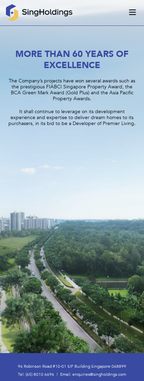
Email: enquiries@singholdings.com (93, 374)
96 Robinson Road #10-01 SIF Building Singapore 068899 (72, 366)
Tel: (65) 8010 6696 (36, 374)
